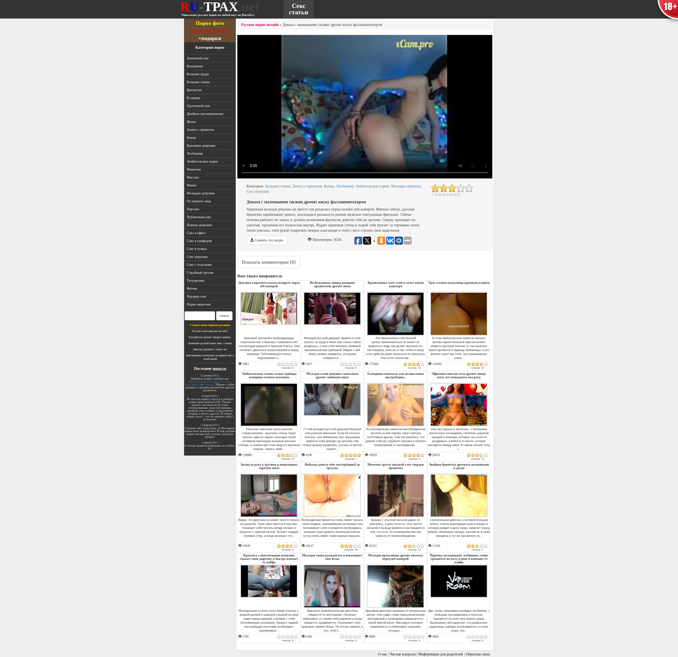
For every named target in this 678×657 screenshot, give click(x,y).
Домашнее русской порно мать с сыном (210, 343)
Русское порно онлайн (260, 25)
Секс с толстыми (199, 265)
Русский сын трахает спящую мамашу (210, 337)
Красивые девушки (201, 145)
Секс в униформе (199, 241)
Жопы (191, 122)
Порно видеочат (199, 304)
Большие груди (198, 74)
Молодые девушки (201, 193)
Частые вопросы (403, 654)
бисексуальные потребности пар (209, 381)
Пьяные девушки (199, 225)
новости (219, 369)
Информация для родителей (440, 654)
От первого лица (199, 201)
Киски (191, 138)
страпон (208, 384)
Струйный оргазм (200, 272)
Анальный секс (198, 58)
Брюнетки (194, 90)
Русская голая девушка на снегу (210, 331)
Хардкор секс (197, 296)
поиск (224, 316)
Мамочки (194, 169)
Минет (192, 185)
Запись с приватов (200, 130)
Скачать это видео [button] (268, 240)
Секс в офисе (196, 233)
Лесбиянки (195, 153)
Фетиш (192, 288)
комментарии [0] (269, 262)
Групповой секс (198, 106)
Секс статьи (298, 9)
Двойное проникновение (205, 114)
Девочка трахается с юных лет (210, 349)
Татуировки (195, 280)
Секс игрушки (197, 257)
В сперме (193, 98)
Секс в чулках (197, 249)
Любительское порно (202, 161)
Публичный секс (199, 217)
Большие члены (198, 82)
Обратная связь (478, 654)
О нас (382, 654)
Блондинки (195, 66)
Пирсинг (193, 209)
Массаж (193, 177)
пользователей (210, 30)
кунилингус (192, 384)
